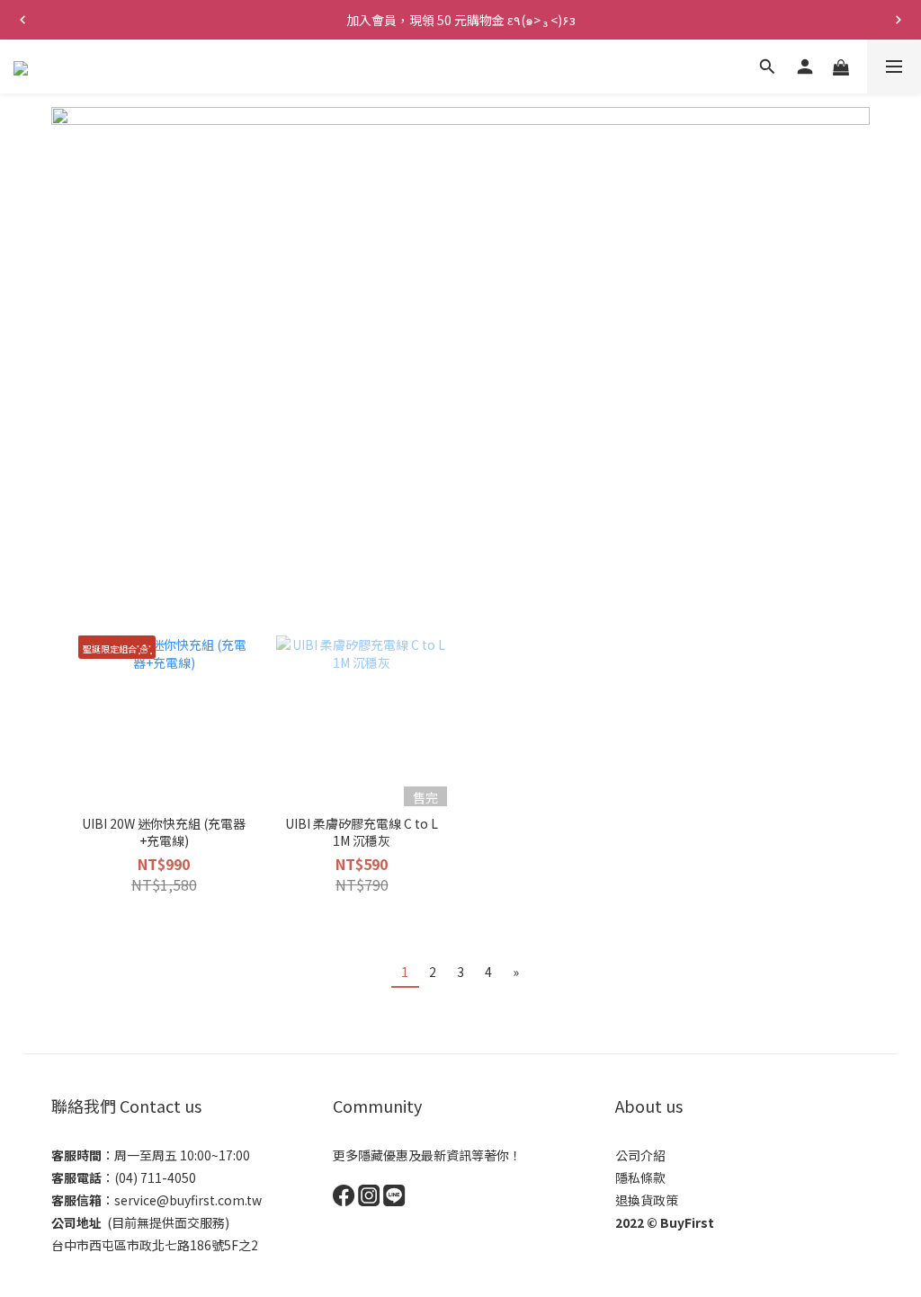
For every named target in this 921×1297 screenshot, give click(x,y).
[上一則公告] (22, 20)
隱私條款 (640, 1177)
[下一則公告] (898, 20)
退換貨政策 (646, 1200)
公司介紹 (640, 1155)
